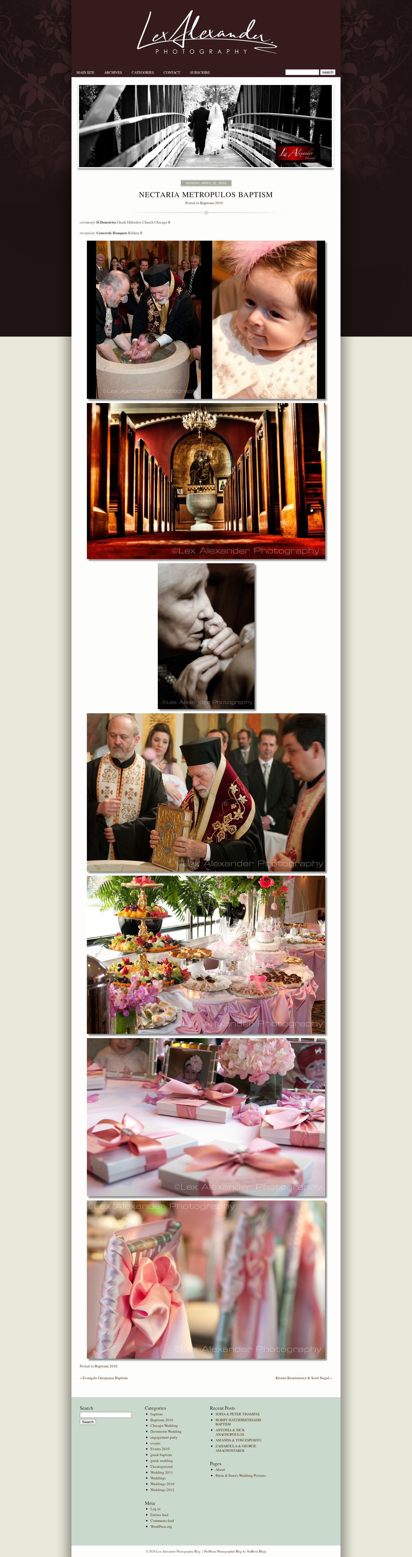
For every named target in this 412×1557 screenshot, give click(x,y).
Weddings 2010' (163, 1483)
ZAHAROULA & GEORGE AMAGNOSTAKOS (236, 1448)
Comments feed (162, 1520)
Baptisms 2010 (211, 202)
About (220, 1469)
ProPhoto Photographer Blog (223, 1551)
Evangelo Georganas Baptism (104, 1377)
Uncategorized (162, 1466)
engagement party (164, 1437)
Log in (156, 1508)
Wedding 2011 (162, 1472)
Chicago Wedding (164, 1425)
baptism (157, 1413)
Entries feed (159, 1514)
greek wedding (162, 1460)
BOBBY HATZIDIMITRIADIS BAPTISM (238, 1422)
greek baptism (161, 1454)
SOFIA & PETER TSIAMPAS (238, 1413)
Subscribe (200, 72)
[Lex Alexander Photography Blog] (206, 66)
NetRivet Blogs (256, 1551)
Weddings (158, 1477)
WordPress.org (161, 1526)
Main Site (85, 72)
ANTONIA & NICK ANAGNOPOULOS (230, 1432)
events (155, 1443)
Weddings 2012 (162, 1489)
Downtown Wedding (166, 1431)
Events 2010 (160, 1448)
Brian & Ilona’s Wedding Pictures (241, 1475)
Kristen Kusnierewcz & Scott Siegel (304, 1377)
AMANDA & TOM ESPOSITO (238, 1440)
